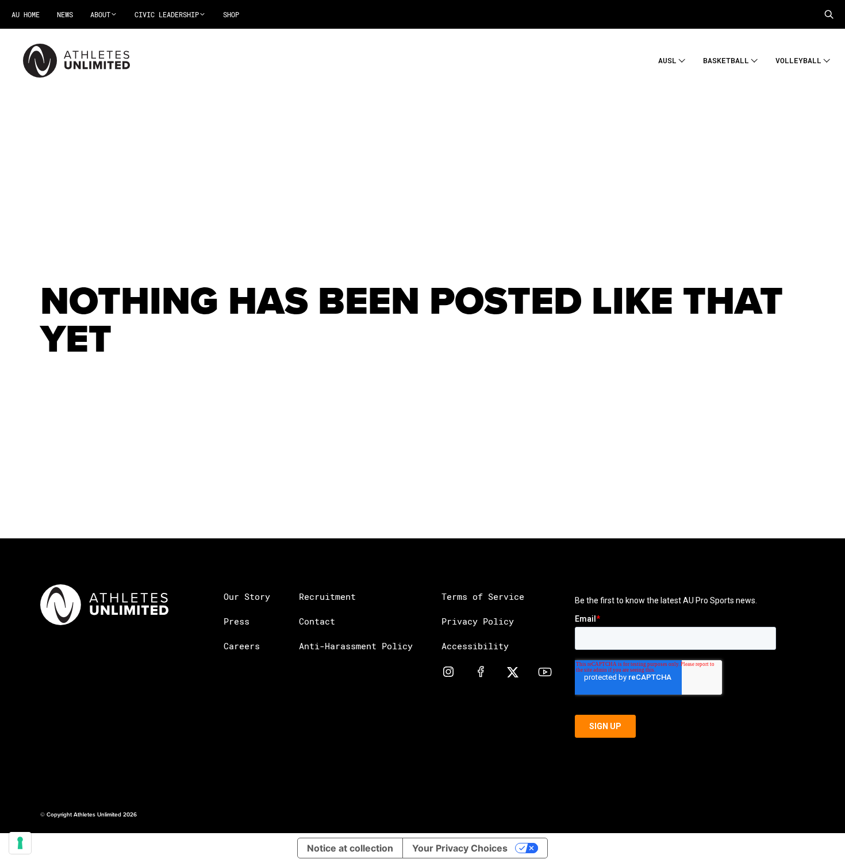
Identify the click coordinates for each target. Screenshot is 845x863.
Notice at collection (350, 848)
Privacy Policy (477, 621)
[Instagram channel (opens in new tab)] (448, 671)
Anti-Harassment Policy (356, 646)
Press (236, 621)
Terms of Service (482, 596)
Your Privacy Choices (460, 848)
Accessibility (475, 646)
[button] (828, 14)
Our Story (247, 596)
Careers (242, 646)
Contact (317, 621)
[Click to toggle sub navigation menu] (682, 59)
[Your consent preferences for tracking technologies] (20, 843)
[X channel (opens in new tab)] (512, 671)
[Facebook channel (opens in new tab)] (480, 671)
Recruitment (327, 596)
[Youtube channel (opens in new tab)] (545, 671)
